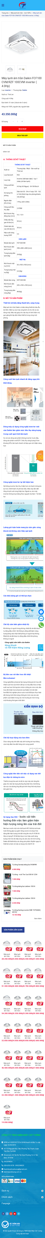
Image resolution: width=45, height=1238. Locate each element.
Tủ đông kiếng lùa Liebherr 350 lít (23, 886)
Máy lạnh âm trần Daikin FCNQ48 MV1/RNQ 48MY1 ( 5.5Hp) (17, 1064)
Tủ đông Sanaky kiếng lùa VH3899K (24, 865)
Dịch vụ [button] (5, 1190)
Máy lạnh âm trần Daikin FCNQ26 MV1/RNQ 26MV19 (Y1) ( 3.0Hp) (17, 1091)
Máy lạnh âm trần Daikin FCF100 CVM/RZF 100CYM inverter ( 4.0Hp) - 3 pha (27, 982)
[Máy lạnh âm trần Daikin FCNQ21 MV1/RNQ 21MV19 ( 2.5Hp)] (27, 1079)
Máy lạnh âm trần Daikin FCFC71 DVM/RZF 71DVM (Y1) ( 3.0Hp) (6, 1037)
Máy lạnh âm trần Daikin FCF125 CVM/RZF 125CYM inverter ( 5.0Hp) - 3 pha (38, 982)
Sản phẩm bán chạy (12, 859)
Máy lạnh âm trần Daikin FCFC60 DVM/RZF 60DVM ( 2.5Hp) (38, 1010)
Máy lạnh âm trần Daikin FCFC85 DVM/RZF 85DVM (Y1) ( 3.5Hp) (17, 1037)
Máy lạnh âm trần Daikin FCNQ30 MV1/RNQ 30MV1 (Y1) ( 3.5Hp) (6, 1091)
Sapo (27, 1233)
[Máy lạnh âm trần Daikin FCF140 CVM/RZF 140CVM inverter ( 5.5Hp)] (7, 970)
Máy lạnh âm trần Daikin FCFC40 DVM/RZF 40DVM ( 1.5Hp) (17, 1010)
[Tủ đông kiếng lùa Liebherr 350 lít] (7, 890)
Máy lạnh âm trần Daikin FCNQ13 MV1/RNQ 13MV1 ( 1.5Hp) (6, 1119)
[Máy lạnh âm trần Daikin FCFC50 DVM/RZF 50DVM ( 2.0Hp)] (27, 998)
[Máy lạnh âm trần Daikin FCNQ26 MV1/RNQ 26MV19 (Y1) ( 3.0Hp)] (17, 1079)
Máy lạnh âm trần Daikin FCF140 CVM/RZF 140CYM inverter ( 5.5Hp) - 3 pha (6, 1010)
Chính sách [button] (7, 1197)
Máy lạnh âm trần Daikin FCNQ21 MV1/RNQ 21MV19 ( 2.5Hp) (27, 1091)
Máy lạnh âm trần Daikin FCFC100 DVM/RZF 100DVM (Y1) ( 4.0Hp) (27, 1037)
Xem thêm (38, 918)
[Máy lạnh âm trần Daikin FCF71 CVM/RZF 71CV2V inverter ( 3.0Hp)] (27, 943)
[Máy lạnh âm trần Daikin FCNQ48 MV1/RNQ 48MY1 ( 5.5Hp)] (17, 1052)
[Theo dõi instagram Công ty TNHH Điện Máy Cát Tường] (7, 1213)
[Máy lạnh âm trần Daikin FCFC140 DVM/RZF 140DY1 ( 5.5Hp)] (7, 1052)
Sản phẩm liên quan (13, 930)
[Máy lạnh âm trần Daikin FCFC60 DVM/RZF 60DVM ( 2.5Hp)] (38, 998)
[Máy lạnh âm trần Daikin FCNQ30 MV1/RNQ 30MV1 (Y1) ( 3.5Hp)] (7, 1079)
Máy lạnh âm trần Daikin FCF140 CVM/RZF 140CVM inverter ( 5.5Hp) (6, 982)
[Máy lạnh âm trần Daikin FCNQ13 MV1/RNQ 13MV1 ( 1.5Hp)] (7, 1107)
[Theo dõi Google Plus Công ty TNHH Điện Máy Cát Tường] (11, 1213)
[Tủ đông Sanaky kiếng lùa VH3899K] (7, 866)
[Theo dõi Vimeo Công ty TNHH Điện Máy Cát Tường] (18, 1213)
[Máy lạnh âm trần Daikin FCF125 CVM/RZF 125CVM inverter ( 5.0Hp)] (38, 943)
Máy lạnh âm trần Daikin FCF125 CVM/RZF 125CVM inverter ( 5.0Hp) (38, 955)
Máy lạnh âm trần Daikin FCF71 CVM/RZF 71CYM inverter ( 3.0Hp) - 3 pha (17, 982)
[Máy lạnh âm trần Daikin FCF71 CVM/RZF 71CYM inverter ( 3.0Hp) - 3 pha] (17, 970)
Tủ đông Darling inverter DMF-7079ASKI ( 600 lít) (26, 911)
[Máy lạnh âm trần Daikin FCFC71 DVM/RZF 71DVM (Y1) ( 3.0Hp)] (7, 1025)
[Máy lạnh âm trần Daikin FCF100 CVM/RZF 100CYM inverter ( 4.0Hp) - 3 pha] (27, 970)
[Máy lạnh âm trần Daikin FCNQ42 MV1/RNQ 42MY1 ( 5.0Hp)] (27, 1052)
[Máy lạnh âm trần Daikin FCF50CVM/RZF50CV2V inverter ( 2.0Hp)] (7, 943)
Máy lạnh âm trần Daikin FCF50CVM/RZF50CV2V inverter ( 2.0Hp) (6, 955)
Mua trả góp (22, 135)
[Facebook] (41, 612)
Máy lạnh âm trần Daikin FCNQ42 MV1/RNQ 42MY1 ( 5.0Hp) (27, 1064)
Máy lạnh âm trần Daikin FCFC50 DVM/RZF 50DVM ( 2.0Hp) (27, 1010)
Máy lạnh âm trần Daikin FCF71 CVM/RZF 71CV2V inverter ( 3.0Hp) (27, 955)
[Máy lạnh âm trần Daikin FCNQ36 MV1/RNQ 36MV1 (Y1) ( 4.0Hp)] (38, 1052)
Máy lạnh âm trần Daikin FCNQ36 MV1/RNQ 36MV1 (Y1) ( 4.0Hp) (38, 1064)
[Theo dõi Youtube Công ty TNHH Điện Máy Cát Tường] (14, 1213)
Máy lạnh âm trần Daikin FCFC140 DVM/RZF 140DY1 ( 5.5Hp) (6, 1064)
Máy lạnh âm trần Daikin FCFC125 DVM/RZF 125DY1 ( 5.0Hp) (38, 1037)
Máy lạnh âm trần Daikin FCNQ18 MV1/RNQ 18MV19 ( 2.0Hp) (38, 1091)
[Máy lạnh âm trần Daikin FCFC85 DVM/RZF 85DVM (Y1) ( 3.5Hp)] (17, 1025)
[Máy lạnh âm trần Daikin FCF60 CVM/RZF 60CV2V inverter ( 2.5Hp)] (17, 943)
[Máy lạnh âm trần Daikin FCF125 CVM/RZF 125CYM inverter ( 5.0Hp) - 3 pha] (38, 970)
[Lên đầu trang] (39, 1225)
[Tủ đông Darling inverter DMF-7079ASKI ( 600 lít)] (7, 912)
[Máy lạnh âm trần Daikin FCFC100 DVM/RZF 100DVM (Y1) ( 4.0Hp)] (27, 1025)
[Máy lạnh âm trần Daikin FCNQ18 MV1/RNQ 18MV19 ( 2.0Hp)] (38, 1079)
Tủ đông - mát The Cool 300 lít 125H (24, 874)
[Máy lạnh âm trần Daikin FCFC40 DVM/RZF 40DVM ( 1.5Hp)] (17, 998)
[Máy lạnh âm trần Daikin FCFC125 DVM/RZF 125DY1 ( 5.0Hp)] (38, 1025)
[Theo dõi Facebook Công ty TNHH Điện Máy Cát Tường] (3, 1213)
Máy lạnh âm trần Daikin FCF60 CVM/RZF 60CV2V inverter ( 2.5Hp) (17, 955)
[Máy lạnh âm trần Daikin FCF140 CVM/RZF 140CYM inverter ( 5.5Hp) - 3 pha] (7, 998)
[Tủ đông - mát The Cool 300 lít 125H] (7, 878)
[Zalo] (41, 618)
